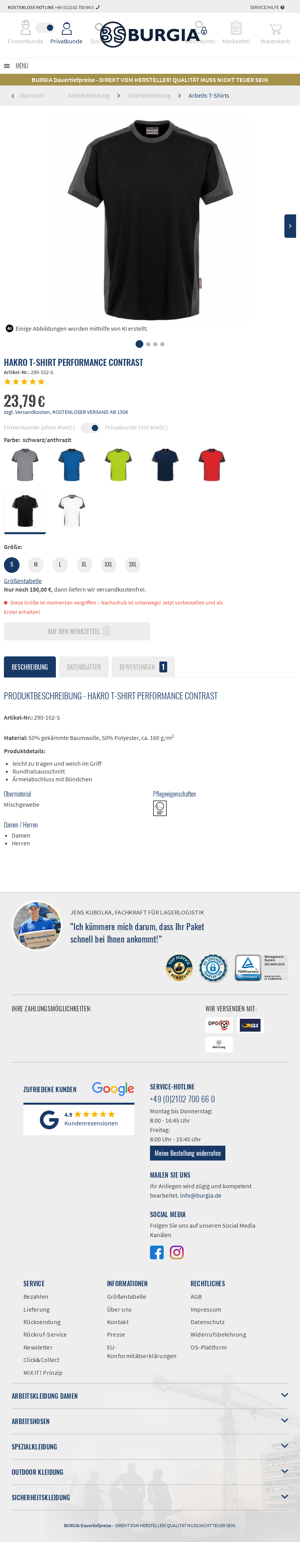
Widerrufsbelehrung (218, 1334)
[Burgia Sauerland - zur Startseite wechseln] (150, 34)
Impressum (206, 1309)
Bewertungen (142, 667)
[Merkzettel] (236, 28)
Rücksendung (42, 1322)
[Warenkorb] (275, 28)
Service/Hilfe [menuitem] (265, 7)
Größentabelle (23, 581)
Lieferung (36, 1309)
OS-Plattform (209, 1347)
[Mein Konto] (200, 28)
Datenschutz (208, 1322)
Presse (116, 1334)
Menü (22, 65)
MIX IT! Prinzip (43, 1372)
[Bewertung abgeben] (150, 382)
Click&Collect (41, 1360)
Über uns (119, 1309)
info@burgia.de (200, 1195)
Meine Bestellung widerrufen (188, 1153)
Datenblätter (84, 667)
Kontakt (118, 1322)
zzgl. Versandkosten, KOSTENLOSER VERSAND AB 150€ (66, 411)
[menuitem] (200, 28)
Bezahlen (35, 1296)
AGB (196, 1296)
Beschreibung (30, 667)
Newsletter (38, 1347)
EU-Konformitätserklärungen (142, 1351)
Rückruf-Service (45, 1334)
